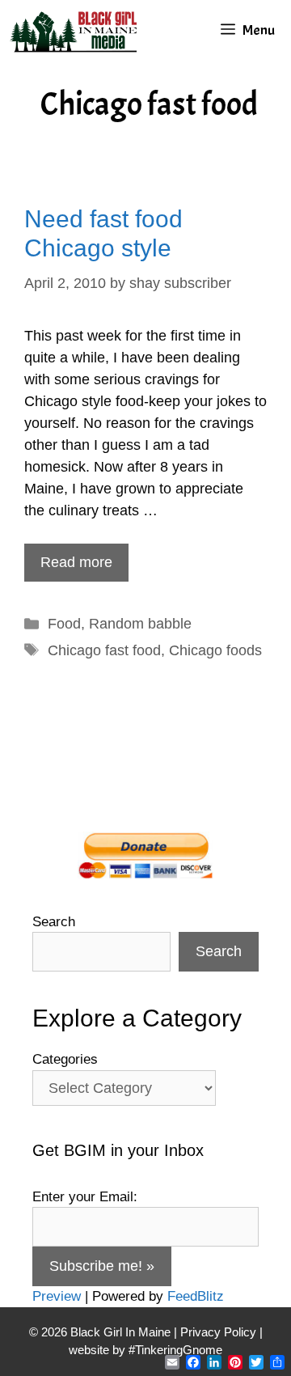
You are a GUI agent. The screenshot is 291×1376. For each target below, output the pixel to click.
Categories (65, 1059)
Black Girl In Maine (122, 1332)
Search (53, 921)
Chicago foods (215, 650)
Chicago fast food (104, 650)
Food (64, 624)
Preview (56, 1296)
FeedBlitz (195, 1296)
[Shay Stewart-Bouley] (77, 30)
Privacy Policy (218, 1332)
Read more (76, 562)
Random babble (140, 624)
